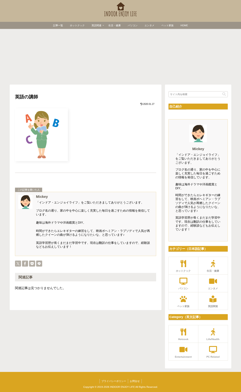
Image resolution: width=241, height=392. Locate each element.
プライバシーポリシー (113, 381)
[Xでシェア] (18, 264)
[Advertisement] (120, 55)
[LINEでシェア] (39, 264)
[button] (224, 94)
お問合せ (135, 381)
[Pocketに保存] (32, 264)
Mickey (42, 197)
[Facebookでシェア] (25, 264)
